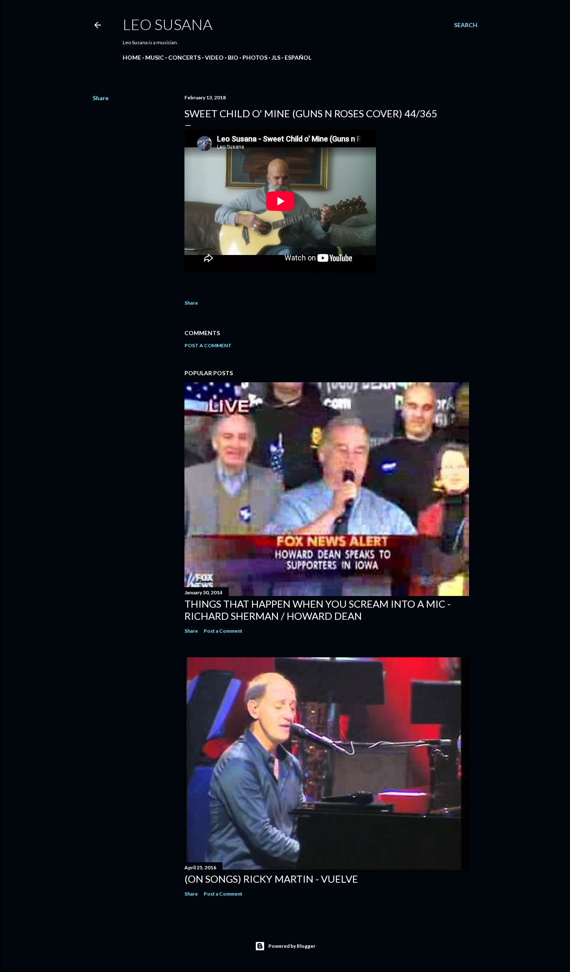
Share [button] (100, 97)
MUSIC (154, 57)
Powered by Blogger (291, 946)
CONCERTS (184, 57)
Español (298, 57)
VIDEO (214, 57)
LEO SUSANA (167, 24)
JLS (276, 57)
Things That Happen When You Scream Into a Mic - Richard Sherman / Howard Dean (317, 610)
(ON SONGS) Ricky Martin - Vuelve (271, 879)
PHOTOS (254, 57)
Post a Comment (208, 345)
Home (132, 57)
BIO (233, 57)
